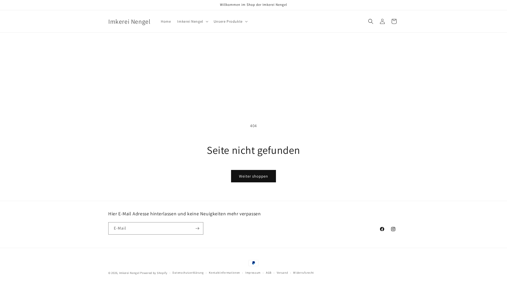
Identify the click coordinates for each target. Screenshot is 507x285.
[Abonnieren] (197, 228)
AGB (268, 272)
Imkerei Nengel (129, 273)
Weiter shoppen (253, 176)
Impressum (253, 272)
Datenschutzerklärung (188, 272)
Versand (282, 272)
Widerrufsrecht (303, 272)
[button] (192, 21)
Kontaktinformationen (224, 272)
